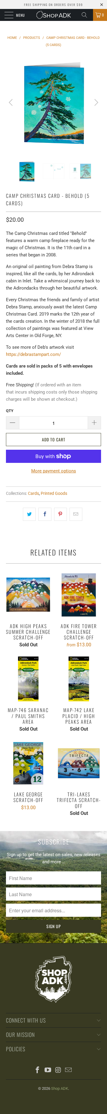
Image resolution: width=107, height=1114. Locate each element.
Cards (33, 493)
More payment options (53, 471)
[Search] (86, 15)
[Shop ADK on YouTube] (48, 1070)
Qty (9, 410)
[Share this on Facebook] (44, 514)
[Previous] (12, 102)
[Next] (95, 102)
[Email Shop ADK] (68, 1070)
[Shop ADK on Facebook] (37, 1070)
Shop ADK (59, 1088)
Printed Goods (54, 493)
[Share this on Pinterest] (60, 514)
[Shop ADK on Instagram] (58, 1070)
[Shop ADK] (53, 15)
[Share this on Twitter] (29, 514)
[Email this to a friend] (76, 514)
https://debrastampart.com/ (33, 354)
